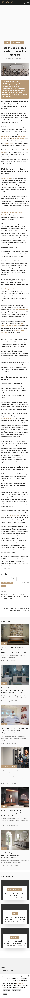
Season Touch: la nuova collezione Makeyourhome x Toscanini (16, 609)
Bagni (7, 42)
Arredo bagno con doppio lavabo (13, 92)
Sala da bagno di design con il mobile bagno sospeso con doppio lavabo (14, 89)
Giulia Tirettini (10, 921)
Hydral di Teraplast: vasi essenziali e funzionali (15, 894)
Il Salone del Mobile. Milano (7, 970)
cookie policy (19, 983)
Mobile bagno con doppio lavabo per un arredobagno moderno (14, 85)
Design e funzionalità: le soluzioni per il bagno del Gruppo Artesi (11, 813)
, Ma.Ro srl (14, 515)
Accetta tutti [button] (6, 990)
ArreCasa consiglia (7, 582)
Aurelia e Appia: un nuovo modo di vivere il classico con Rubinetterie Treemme (14, 855)
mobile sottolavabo (22, 309)
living (3, 585)
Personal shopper (18, 42)
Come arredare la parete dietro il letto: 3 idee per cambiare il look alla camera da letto (14, 596)
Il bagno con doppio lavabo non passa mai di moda (15, 95)
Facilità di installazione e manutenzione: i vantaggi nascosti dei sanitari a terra (12, 690)
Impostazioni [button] (16, 990)
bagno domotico (8, 143)
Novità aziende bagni (9, 766)
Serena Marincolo (11, 945)
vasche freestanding (17, 138)
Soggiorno (14, 937)
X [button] (28, 975)
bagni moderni (6, 178)
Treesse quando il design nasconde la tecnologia (15, 918)
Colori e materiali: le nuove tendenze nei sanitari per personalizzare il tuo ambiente (13, 650)
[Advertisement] (15, 25)
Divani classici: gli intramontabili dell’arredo (15, 942)
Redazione (5, 660)
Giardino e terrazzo (14, 889)
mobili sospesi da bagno (9, 289)
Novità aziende (4, 973)
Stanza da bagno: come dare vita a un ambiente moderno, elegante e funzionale (14, 730)
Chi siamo (3, 967)
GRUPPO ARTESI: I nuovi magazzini (11, 772)
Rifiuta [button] (5, 994)
